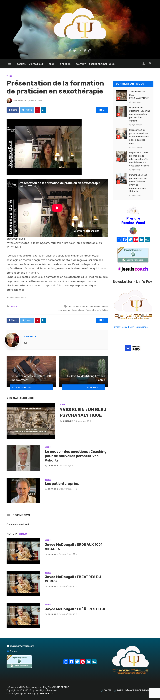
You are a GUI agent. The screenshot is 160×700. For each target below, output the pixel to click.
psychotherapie (94, 310)
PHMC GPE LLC (61, 687)
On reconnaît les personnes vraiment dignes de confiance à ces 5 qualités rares (139, 137)
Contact (81, 64)
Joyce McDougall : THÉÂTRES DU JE (75, 609)
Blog (52, 64)
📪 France (12, 651)
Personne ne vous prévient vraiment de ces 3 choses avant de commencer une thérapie (138, 183)
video (105, 310)
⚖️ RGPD (118, 690)
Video (9, 76)
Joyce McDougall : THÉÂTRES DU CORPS (73, 579)
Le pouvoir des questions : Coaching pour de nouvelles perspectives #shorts (76, 456)
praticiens (88, 306)
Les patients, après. (62, 484)
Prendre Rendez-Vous (102, 64)
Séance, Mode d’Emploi (138, 690)
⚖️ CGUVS (105, 690)
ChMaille (21, 100)
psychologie (65, 310)
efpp (79, 306)
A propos (65, 64)
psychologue (78, 310)
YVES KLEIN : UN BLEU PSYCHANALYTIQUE (83, 412)
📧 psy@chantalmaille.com (20, 646)
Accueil (21, 64)
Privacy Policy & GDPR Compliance (130, 327)
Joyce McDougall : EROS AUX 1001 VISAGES (73, 547)
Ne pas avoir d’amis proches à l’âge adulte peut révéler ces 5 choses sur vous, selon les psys (139, 159)
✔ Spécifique (36, 64)
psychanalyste (101, 306)
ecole (72, 306)
